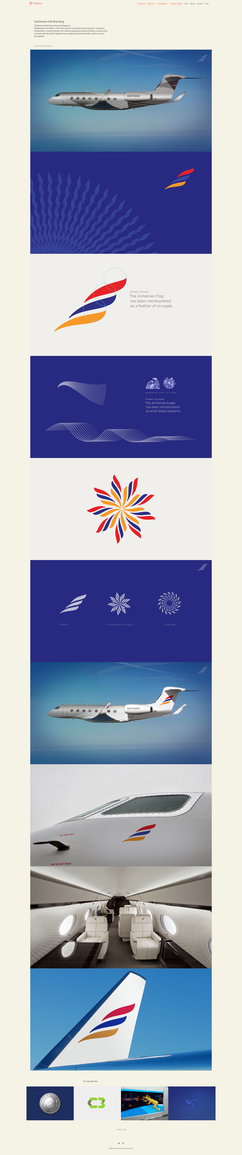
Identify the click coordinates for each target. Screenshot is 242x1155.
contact (200, 3)
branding (141, 3)
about (192, 3)
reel (206, 3)
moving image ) (176, 3)
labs (186, 3)
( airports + (151, 3)
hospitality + (163, 3)
